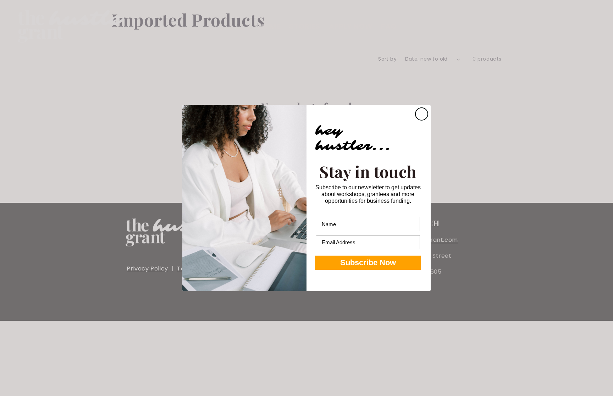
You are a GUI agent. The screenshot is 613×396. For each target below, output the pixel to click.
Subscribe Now (368, 262)
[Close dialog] (421, 114)
